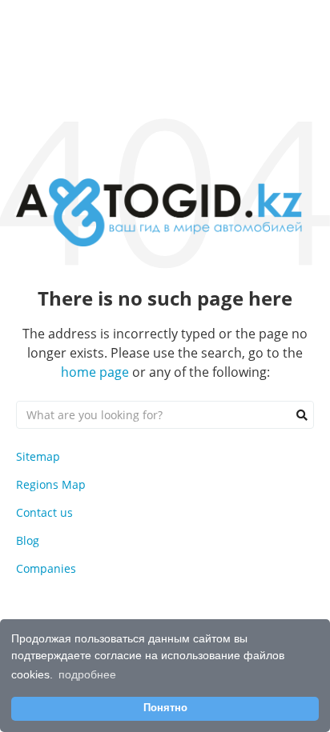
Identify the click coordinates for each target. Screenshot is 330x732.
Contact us (44, 512)
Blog (27, 540)
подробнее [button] (87, 674)
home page (95, 372)
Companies (46, 568)
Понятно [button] (165, 708)
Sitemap (38, 456)
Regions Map (51, 484)
